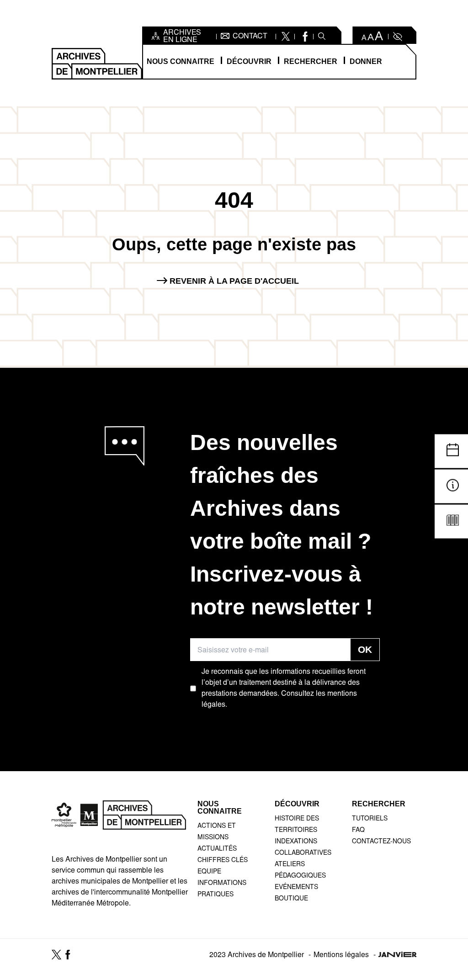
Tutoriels (370, 819)
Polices (372, 36)
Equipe (209, 872)
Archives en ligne (182, 36)
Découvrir (249, 61)
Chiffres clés (222, 861)
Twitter (285, 36)
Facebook (304, 36)
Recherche (322, 36)
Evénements (296, 887)
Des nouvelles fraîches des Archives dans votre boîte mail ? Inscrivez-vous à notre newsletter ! (281, 524)
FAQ (358, 830)
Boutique (291, 899)
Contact (250, 36)
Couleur (396, 36)
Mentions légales (341, 955)
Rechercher (310, 61)
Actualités (217, 849)
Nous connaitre (180, 61)
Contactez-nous (381, 842)
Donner (366, 61)
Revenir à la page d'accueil (234, 281)
